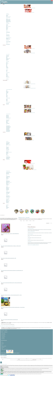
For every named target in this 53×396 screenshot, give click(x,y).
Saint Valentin (33, 12)
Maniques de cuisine (8, 181)
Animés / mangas (7, 207)
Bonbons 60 (29, 229)
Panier (2, 3)
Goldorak (37, 213)
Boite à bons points (7, 195)
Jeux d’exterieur (7, 149)
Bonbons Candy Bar (8, 38)
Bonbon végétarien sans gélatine (42, 242)
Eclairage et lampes (8, 187)
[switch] (0, 369)
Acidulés (7, 24)
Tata (6, 94)
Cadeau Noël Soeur (8, 128)
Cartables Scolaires (7, 192)
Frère (6, 64)
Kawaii (6, 57)
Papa (6, 63)
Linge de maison (7, 199)
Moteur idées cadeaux (3, 334)
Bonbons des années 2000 (8, 21)
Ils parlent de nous (3, 354)
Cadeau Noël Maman (8, 125)
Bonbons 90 (36, 229)
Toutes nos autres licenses (42, 213)
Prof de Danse (7, 76)
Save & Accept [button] (1, 374)
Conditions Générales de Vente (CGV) (4, 349)
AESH (6, 100)
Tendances (4, 159)
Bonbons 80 (34, 229)
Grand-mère (7, 92)
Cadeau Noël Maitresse (8, 130)
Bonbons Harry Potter (33, 243)
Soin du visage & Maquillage (8, 172)
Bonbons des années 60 (8, 19)
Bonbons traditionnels (49, 229)
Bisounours (27, 213)
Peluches (7, 144)
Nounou (7, 75)
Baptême (7, 122)
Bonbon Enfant (7, 158)
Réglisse (7, 28)
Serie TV (7, 208)
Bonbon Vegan (37, 242)
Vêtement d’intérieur (8, 200)
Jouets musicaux (7, 143)
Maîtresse (7, 73)
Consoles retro (7, 151)
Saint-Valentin (40, 235)
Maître (6, 99)
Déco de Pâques (35, 169)
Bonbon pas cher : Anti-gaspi (33, 242)
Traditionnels (7, 22)
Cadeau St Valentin (33, 48)
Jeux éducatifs (7, 147)
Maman (6, 62)
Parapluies (7, 177)
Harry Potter (7, 27)
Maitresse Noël (7, 59)
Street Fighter (7, 153)
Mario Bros (7, 152)
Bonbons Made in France (37, 243)
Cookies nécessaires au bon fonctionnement (4, 367)
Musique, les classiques (8, 58)
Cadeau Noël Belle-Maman (8, 126)
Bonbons (3, 4)
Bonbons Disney (29, 243)
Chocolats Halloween (8, 32)
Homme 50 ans (7, 117)
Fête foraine (33, 235)
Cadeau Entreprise (7, 123)
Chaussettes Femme (8, 176)
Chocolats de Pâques (8, 44)
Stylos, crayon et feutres (8, 196)
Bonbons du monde (41, 243)
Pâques (31, 235)
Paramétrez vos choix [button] (34, 359)
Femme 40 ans (7, 115)
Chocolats (7, 15)
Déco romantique (7, 189)
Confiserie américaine (46, 243)
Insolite (6, 121)
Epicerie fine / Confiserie (30, 230)
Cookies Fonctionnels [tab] (2, 370)
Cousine (7, 95)
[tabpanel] (26, 368)
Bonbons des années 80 (8, 20)
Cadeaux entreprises (3, 333)
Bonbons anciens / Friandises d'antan (44, 229)
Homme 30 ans (7, 116)
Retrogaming (7, 205)
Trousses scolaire (7, 193)
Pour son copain (7, 103)
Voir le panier (1, 355)
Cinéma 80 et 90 (7, 55)
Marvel (6, 206)
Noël (30, 235)
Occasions (4, 104)
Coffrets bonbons (7, 14)
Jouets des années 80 (33, 135)
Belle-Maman (7, 91)
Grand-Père (7, 67)
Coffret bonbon (7, 56)
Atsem (6, 74)
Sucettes (7, 29)
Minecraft (7, 154)
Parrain (6, 66)
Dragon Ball (32, 213)
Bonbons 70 (31, 229)
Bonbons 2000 (39, 229)
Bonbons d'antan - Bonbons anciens (35, 230)
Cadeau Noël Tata (7, 129)
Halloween (36, 235)
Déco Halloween (7, 188)
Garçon (6, 71)
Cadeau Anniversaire (3, 336)
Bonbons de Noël (7, 34)
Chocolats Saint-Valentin (8, 41)
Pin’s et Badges (7, 178)
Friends (21, 213)
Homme (7, 70)
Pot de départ (7, 120)
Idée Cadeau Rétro (3, 335)
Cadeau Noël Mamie (8, 127)
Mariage (38, 235)
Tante (6, 65)
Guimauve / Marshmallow (8, 16)
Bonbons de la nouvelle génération (48, 242)
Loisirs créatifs (7, 148)
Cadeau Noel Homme (33, 112)
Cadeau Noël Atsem (8, 131)
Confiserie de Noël (7, 35)
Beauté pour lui (7, 173)
